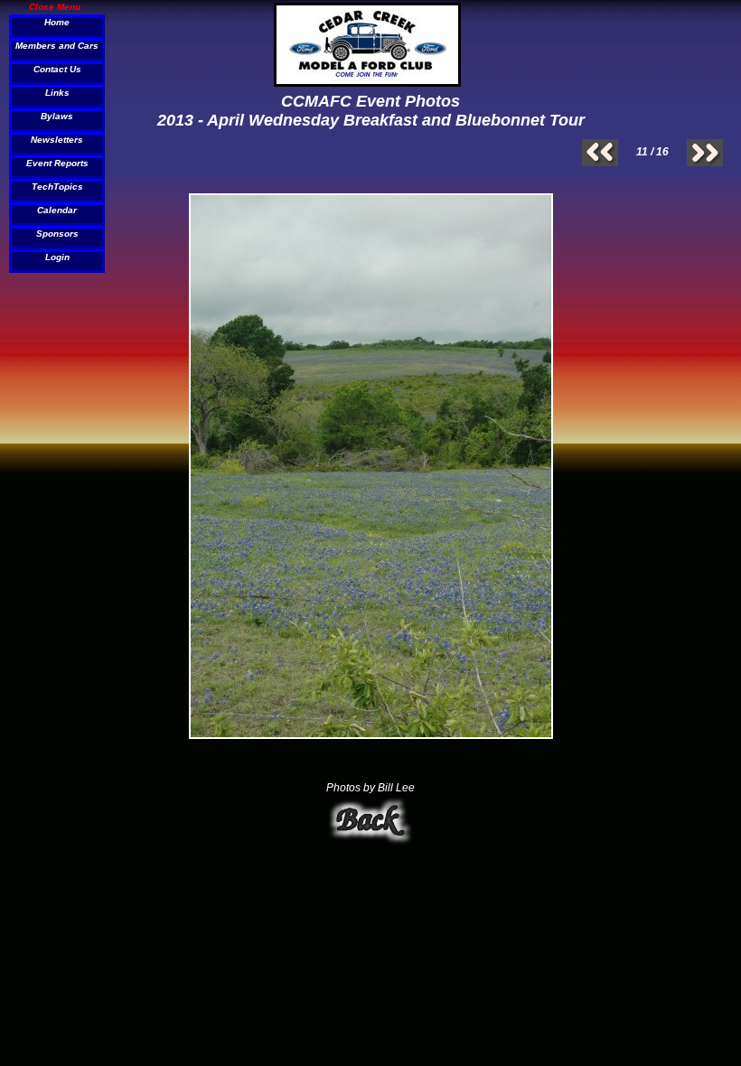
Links (57, 93)
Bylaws (57, 116)
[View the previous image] (600, 152)
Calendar (57, 210)
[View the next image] (705, 152)
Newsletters (57, 140)
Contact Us (57, 69)
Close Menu (54, 6)
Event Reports (57, 163)
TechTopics (57, 187)
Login (57, 257)
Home (57, 22)
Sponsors (57, 233)
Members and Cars (56, 46)
